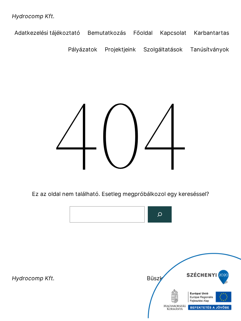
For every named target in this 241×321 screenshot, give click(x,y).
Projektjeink (120, 49)
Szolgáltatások (163, 49)
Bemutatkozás (107, 32)
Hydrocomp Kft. (33, 16)
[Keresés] (160, 214)
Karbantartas (211, 32)
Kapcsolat (173, 32)
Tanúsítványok (209, 49)
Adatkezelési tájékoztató (47, 32)
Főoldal (143, 32)
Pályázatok (82, 49)
